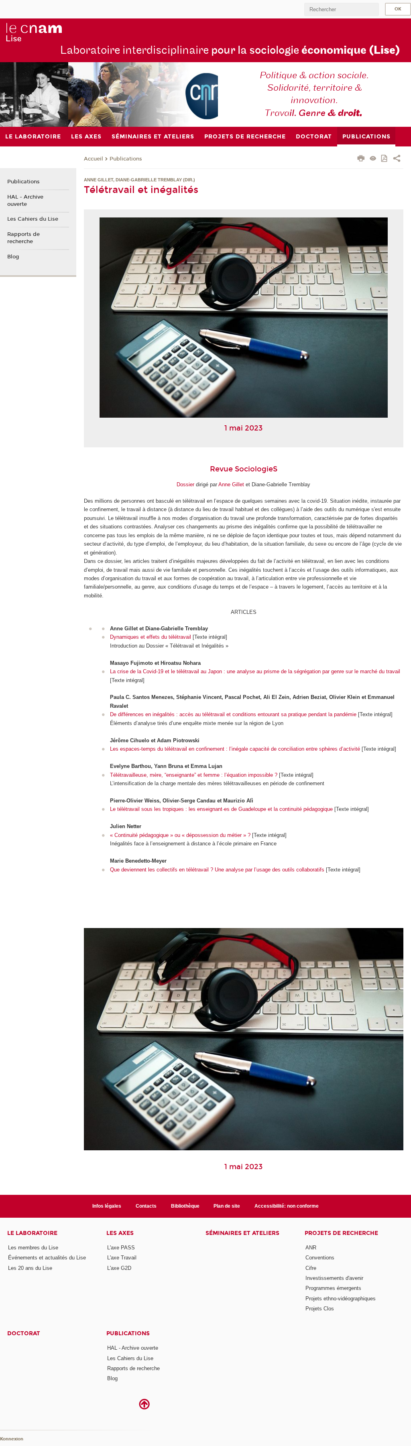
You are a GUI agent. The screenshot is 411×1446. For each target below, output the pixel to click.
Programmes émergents (333, 1288)
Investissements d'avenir (334, 1278)
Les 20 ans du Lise (30, 1268)
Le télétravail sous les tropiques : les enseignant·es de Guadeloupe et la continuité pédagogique (221, 809)
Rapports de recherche (23, 238)
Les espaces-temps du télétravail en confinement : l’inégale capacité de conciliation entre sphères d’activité (235, 749)
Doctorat (23, 1333)
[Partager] (396, 159)
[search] (341, 9)
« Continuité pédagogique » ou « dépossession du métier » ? (180, 835)
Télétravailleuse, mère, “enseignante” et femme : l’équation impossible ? (193, 775)
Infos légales (106, 1206)
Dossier (185, 484)
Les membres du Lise (33, 1248)
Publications (126, 159)
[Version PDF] (384, 159)
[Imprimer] (361, 159)
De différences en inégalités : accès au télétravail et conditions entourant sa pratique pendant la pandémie (233, 714)
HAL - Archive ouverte (25, 200)
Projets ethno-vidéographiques (340, 1299)
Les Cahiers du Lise (32, 219)
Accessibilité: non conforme (286, 1206)
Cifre (310, 1268)
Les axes (120, 1233)
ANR (310, 1248)
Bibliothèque (185, 1206)
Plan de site (227, 1206)
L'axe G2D (119, 1268)
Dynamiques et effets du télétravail (150, 637)
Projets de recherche (341, 1233)
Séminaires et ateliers (242, 1233)
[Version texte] (373, 159)
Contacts (146, 1206)
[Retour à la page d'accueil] (34, 32)
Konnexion (11, 1439)
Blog (13, 257)
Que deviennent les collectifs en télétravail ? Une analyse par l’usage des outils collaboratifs (217, 870)
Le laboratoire (32, 1233)
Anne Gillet (231, 484)
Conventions (319, 1258)
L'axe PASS (121, 1248)
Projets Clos (319, 1309)
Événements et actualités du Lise (47, 1258)
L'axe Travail (121, 1258)
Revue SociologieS (243, 469)
